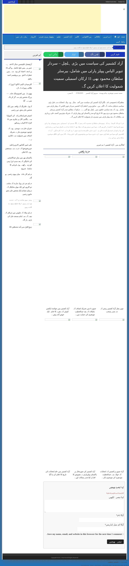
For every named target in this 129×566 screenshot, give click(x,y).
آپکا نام (120, 515)
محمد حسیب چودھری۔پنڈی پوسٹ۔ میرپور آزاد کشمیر (104, 93)
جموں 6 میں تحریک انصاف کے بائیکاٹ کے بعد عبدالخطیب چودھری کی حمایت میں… (84, 312)
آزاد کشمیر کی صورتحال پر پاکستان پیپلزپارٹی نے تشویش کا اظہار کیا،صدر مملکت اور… (85, 475)
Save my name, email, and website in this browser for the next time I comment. (84, 534)
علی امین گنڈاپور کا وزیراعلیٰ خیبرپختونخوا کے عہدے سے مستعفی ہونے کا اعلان (18, 148)
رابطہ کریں (120, 42)
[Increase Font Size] (48, 93)
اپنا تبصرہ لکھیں (116, 497)
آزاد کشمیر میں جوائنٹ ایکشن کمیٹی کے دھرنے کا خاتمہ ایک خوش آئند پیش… (57, 312)
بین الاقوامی (86, 37)
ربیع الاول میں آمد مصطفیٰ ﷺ (20, 227)
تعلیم (59, 37)
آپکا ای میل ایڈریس (114, 524)
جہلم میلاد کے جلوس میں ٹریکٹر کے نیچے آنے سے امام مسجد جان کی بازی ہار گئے (18, 216)
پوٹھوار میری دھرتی (46, 37)
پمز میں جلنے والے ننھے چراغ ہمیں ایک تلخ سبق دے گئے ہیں (98, 47)
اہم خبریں (107, 37)
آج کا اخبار (11, 2)
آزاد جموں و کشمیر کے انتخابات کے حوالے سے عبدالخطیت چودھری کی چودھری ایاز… (112, 475)
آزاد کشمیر (68, 37)
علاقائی (97, 37)
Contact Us (121, 2)
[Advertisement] (52, 19)
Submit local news (111, 2)
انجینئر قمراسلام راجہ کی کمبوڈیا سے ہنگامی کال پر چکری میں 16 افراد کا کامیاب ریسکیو (19, 119)
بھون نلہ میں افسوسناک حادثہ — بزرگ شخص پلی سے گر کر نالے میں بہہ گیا (19, 97)
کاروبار (33, 37)
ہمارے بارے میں (22, 37)
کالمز (77, 37)
